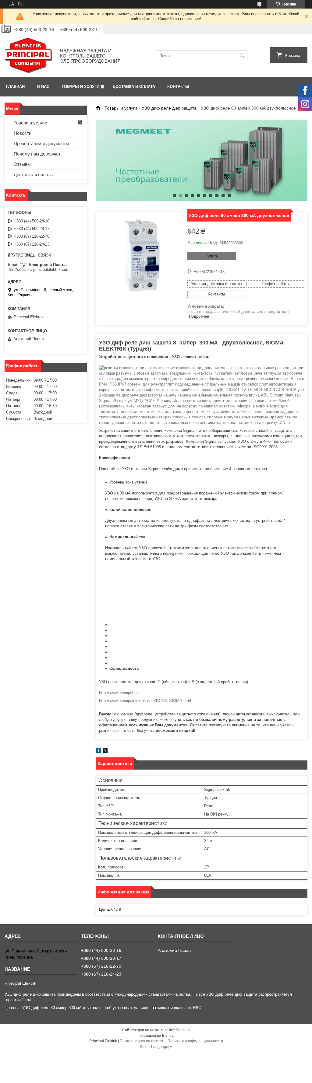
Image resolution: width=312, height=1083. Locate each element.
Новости (22, 133)
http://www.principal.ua (119, 692)
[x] (105, 751)
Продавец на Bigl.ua (156, 1035)
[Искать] (242, 56)
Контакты (178, 86)
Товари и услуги (30, 122)
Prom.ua (183, 1030)
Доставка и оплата (134, 86)
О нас (43, 86)
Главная (15, 86)
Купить (211, 256)
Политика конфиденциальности (195, 1041)
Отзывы (22, 164)
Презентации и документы (41, 143)
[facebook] (98, 751)
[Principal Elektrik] (28, 55)
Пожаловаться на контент (142, 1041)
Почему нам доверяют (37, 153)
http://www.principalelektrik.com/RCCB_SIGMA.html (145, 700)
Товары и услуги (80, 86)
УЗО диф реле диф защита (169, 108)
